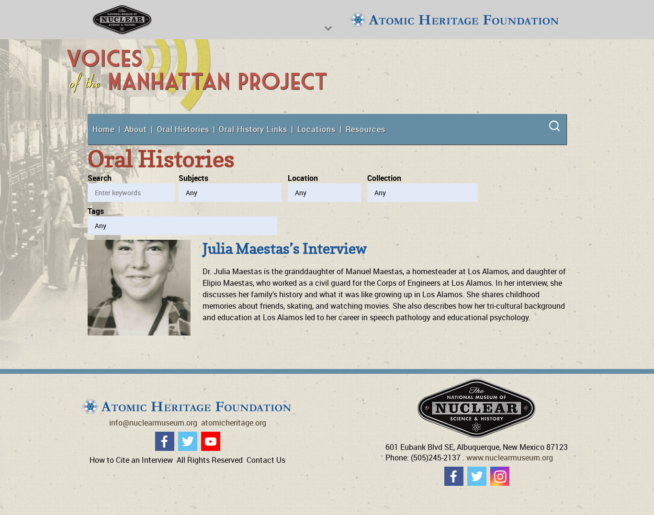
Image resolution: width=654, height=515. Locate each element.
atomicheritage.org (233, 422)
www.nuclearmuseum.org (509, 457)
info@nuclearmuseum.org (153, 422)
